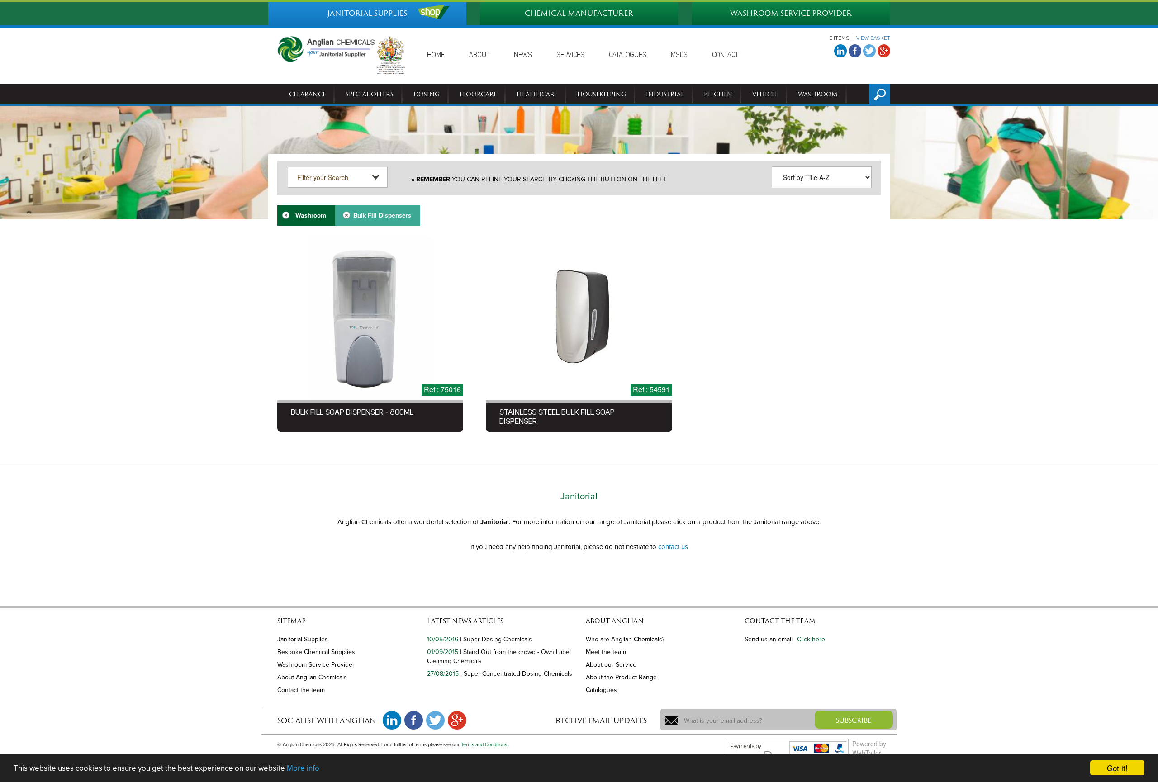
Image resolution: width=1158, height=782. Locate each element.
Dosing (426, 94)
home (436, 55)
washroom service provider (791, 13)
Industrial (665, 94)
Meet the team (606, 652)
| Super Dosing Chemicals (496, 639)
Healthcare (537, 94)
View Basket (873, 38)
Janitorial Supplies (302, 639)
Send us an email (769, 639)
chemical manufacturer (579, 13)
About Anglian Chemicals (312, 677)
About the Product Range (621, 677)
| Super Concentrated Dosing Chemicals (516, 674)
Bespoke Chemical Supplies (316, 652)
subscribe (853, 720)
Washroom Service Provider (316, 664)
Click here (811, 639)
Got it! (1117, 767)
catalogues (627, 55)
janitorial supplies (367, 13)
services (570, 55)
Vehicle (765, 94)
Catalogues (601, 690)
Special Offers (370, 94)
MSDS (679, 55)
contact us (673, 547)
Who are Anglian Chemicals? (625, 639)
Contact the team (301, 690)
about (479, 55)
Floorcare (478, 94)
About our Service (611, 664)
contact (725, 55)
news (523, 55)
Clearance (307, 94)
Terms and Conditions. (484, 745)
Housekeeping (601, 94)
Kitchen (718, 94)
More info (303, 768)
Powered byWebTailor (869, 748)
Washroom (818, 94)
